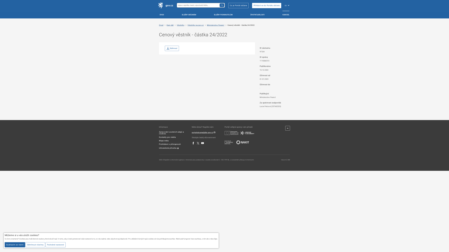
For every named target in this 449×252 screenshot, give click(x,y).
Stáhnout (173, 48)
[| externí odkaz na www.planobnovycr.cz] (247, 133)
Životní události (257, 15)
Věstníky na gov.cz (196, 25)
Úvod (162, 15)
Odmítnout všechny (35, 245)
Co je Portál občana (238, 5)
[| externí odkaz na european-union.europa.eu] (231, 133)
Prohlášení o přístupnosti (170, 144)
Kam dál (285, 15)
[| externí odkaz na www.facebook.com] (193, 143)
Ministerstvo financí (215, 25)
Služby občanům (189, 15)
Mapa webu (164, 141)
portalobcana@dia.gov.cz (202, 132)
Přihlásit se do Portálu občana (267, 5)
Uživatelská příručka (168, 148)
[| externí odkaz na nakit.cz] (242, 142)
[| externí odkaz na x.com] (198, 143)
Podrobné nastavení (55, 245)
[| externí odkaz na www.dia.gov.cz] (228, 142)
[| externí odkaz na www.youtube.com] (202, 143)
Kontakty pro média (167, 137)
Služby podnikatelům (223, 15)
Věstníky (180, 25)
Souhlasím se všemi (15, 245)
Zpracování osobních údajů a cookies (171, 133)
